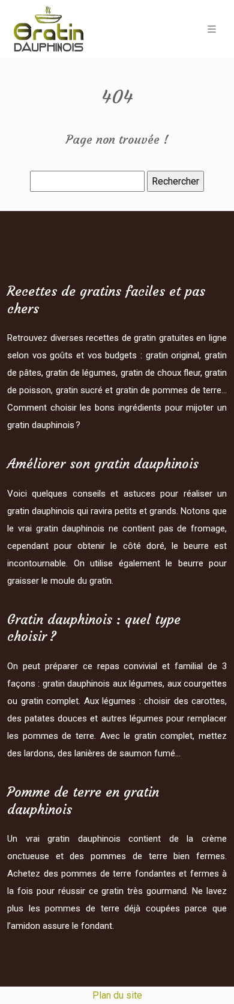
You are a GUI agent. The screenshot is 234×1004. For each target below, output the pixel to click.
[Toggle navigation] (212, 29)
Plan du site (117, 995)
